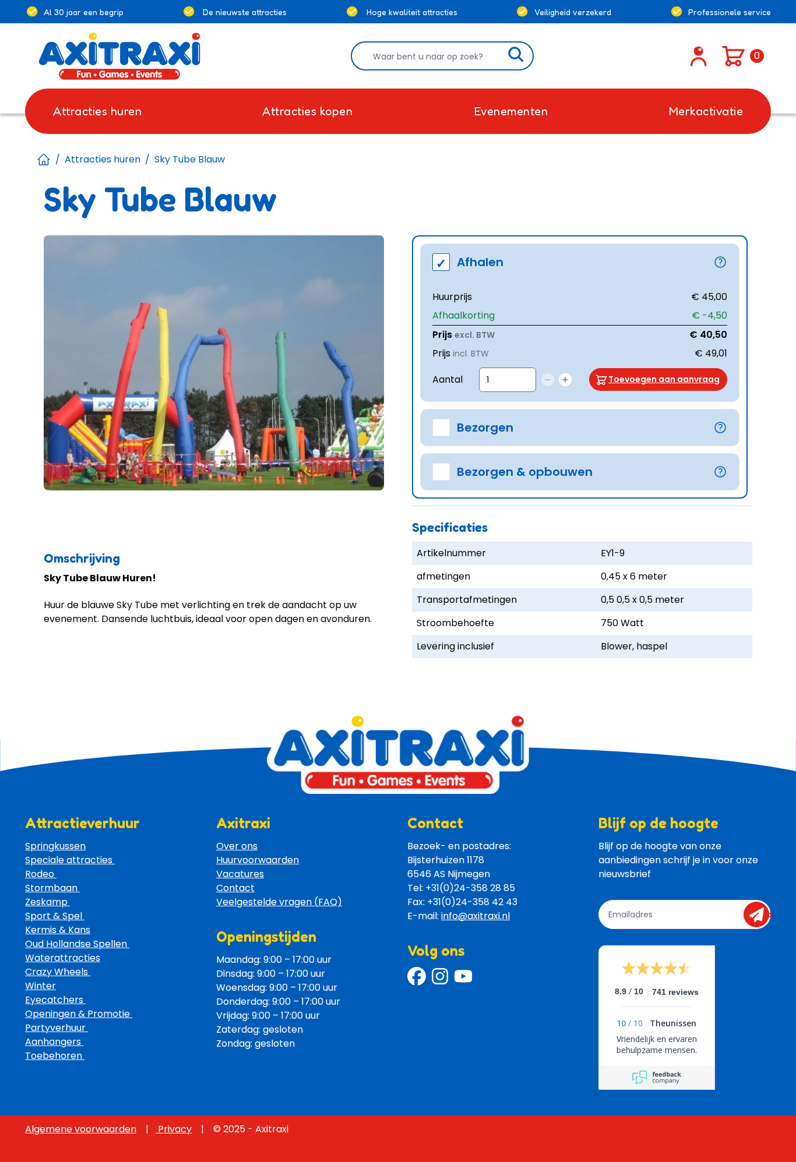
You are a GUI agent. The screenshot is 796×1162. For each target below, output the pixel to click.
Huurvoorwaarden (257, 860)
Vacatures (240, 874)
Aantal (447, 379)
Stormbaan (52, 888)
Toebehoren (54, 1055)
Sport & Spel (54, 916)
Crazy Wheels (57, 972)
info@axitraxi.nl (475, 916)
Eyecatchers (55, 999)
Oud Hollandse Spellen (77, 944)
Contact (235, 888)
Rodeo (41, 874)
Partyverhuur (56, 1027)
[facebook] (416, 976)
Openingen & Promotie (78, 1013)
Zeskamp (47, 902)
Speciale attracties (70, 860)
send (760, 914)
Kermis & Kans (57, 930)
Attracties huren (102, 159)
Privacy (174, 1129)
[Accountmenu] (699, 56)
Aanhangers (54, 1041)
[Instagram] (440, 976)
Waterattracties (62, 958)
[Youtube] (463, 976)
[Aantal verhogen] (565, 380)
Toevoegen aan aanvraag (664, 379)
